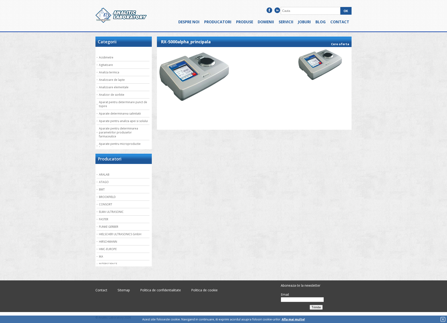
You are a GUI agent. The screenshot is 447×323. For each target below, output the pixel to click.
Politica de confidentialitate (160, 290)
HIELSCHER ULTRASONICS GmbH (120, 234)
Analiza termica (109, 72)
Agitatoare (106, 65)
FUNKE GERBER (108, 227)
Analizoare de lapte (112, 80)
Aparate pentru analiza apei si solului (123, 121)
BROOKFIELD (107, 197)
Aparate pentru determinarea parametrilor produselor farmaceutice (118, 132)
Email (285, 294)
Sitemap (124, 290)
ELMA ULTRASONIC (111, 212)
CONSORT (105, 204)
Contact (339, 21)
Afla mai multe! (293, 319)
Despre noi (189, 21)
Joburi (304, 21)
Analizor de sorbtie (111, 95)
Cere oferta (340, 44)
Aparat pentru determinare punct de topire (123, 104)
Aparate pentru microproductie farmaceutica (120, 146)
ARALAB (104, 175)
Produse (244, 21)
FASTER (103, 219)
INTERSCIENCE (108, 264)
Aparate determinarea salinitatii (120, 114)
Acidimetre (106, 57)
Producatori (217, 21)
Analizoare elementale (114, 87)
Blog (320, 21)
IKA (101, 256)
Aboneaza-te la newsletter (300, 285)
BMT (102, 189)
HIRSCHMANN (108, 242)
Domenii (266, 21)
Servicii (286, 21)
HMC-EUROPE (108, 249)
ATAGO (104, 182)
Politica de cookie (204, 290)
